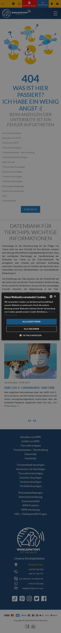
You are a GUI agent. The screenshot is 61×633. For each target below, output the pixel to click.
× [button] (55, 296)
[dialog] (31, 316)
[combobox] (51, 296)
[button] (31, 335)
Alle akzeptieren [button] (31, 321)
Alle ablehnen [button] (31, 329)
